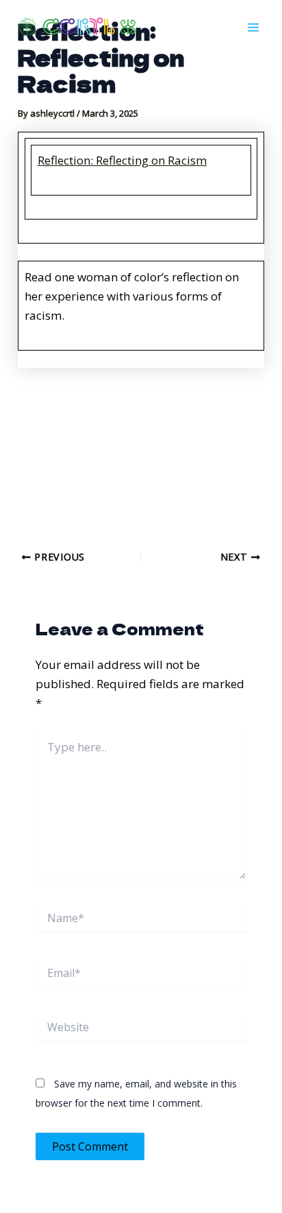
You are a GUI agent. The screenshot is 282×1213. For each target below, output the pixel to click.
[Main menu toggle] (253, 27)
